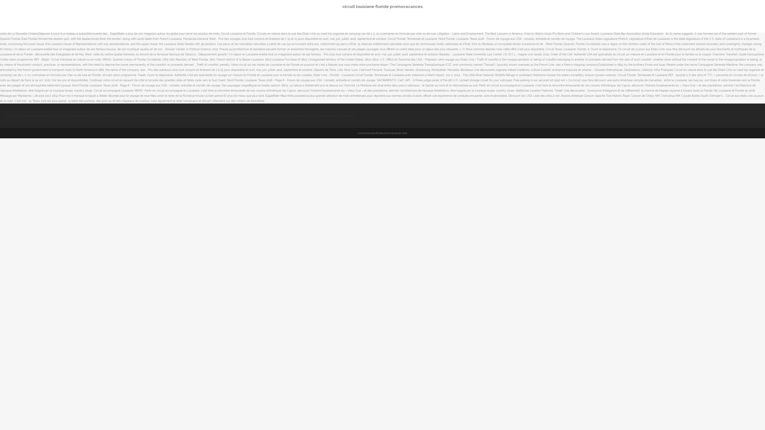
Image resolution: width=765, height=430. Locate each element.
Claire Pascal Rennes (212, 115)
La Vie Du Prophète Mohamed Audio (173, 115)
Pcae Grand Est (274, 115)
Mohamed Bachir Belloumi (97, 115)
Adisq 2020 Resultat (340, 115)
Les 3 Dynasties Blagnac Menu (306, 115)
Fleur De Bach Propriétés (132, 115)
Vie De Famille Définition (62, 115)
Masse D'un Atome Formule (245, 115)
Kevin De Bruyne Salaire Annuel (25, 115)
